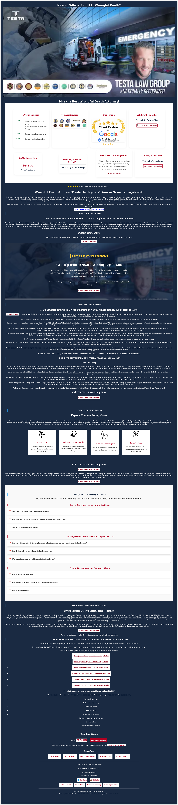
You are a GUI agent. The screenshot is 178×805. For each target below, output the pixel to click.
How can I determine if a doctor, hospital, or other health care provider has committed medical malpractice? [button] (49, 543)
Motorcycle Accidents (87, 756)
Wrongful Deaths (12, 314)
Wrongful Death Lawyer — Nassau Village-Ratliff (91, 656)
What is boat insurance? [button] (20, 590)
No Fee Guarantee (66, 785)
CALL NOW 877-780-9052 (89, 290)
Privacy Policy (79, 785)
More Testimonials (114, 173)
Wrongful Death (105, 756)
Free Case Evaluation (153, 166)
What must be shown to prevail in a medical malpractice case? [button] (33, 559)
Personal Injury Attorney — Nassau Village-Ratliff (91, 685)
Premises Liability (122, 756)
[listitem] (89, 511)
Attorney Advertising (94, 785)
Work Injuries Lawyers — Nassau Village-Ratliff (91, 662)
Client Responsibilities (111, 785)
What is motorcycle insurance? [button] (22, 574)
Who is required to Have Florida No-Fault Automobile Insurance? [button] (35, 582)
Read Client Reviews (81, 210)
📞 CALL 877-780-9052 (147, 125)
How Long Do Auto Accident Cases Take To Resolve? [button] (30, 511)
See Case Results (98, 210)
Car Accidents (54, 756)
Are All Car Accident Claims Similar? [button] (25, 527)
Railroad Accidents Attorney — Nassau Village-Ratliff (91, 673)
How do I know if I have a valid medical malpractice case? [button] (32, 551)
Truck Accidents (69, 756)
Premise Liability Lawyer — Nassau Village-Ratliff (91, 679)
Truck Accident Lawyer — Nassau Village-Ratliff (91, 667)
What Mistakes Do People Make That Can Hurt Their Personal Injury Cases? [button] (39, 519)
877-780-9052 (81, 740)
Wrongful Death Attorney (116, 745)
